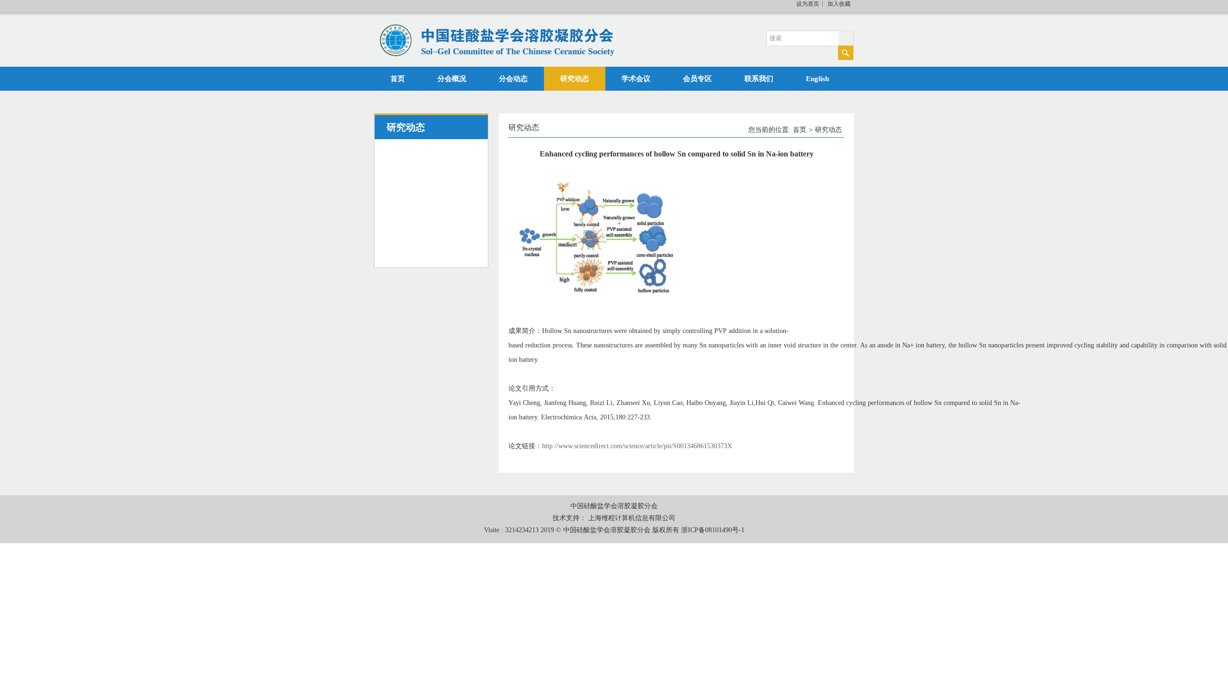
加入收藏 (838, 3)
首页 (397, 79)
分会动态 (513, 79)
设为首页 (807, 3)
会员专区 (697, 79)
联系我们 (758, 79)
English (817, 79)
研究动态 (574, 79)
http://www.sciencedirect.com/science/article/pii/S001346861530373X (637, 446)
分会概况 (451, 79)
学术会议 (636, 79)
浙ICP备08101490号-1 (712, 530)
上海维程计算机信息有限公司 (631, 518)
